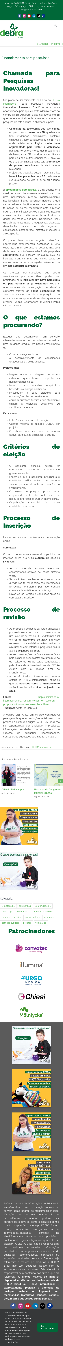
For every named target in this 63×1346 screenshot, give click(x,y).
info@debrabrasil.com (32, 9)
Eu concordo (47, 1327)
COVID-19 (6, 911)
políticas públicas (10, 922)
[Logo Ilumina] (31, 958)
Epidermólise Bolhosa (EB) (21, 189)
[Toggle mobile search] (55, 25)
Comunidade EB (43, 906)
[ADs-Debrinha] (31, 1070)
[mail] (42, 1306)
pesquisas (49, 917)
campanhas (25, 906)
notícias (17, 917)
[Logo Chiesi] (31, 990)
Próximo (56, 43)
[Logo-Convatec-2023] (31, 942)
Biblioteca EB (8, 906)
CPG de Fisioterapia (13, 789)
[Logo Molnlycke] (31, 1006)
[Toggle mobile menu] (61, 25)
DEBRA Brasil (22, 911)
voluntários (40, 922)
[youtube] (28, 1306)
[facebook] (13, 1306)
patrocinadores (32, 917)
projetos (27, 922)
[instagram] (20, 1306)
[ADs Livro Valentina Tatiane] (31, 1157)
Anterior (43, 43)
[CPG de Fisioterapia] (16, 765)
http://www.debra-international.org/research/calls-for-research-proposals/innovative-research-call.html (31, 701)
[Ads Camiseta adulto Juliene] (31, 1113)
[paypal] (50, 1306)
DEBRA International (42, 747)
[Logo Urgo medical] (31, 974)
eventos (5, 917)
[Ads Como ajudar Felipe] (31, 1026)
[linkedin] (35, 1306)
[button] (4, 781)
